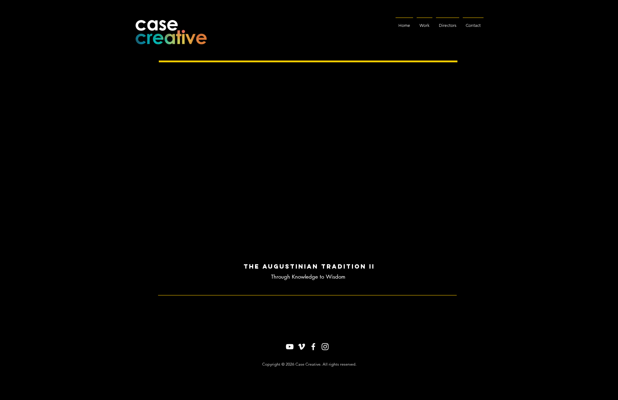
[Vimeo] (301, 346)
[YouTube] (289, 346)
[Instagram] (325, 346)
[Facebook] (313, 346)
